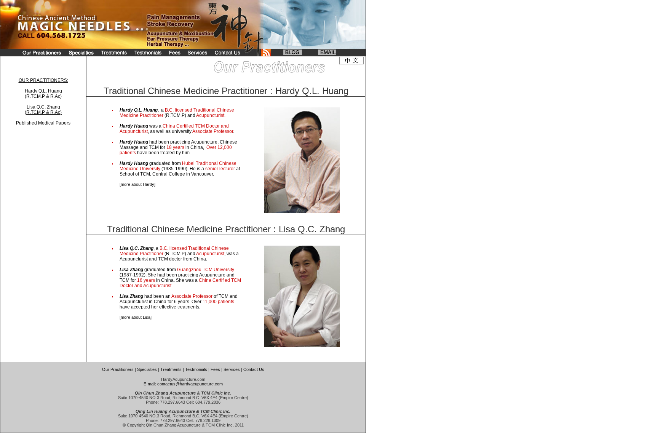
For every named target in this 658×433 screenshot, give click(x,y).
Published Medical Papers (43, 123)
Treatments (171, 369)
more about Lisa (135, 317)
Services (232, 369)
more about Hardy (137, 184)
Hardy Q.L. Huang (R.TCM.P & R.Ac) (43, 93)
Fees (215, 369)
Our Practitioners (118, 369)
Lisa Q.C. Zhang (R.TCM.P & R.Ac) (43, 109)
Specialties (147, 369)
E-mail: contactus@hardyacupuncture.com (183, 384)
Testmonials (196, 369)
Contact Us (253, 369)
